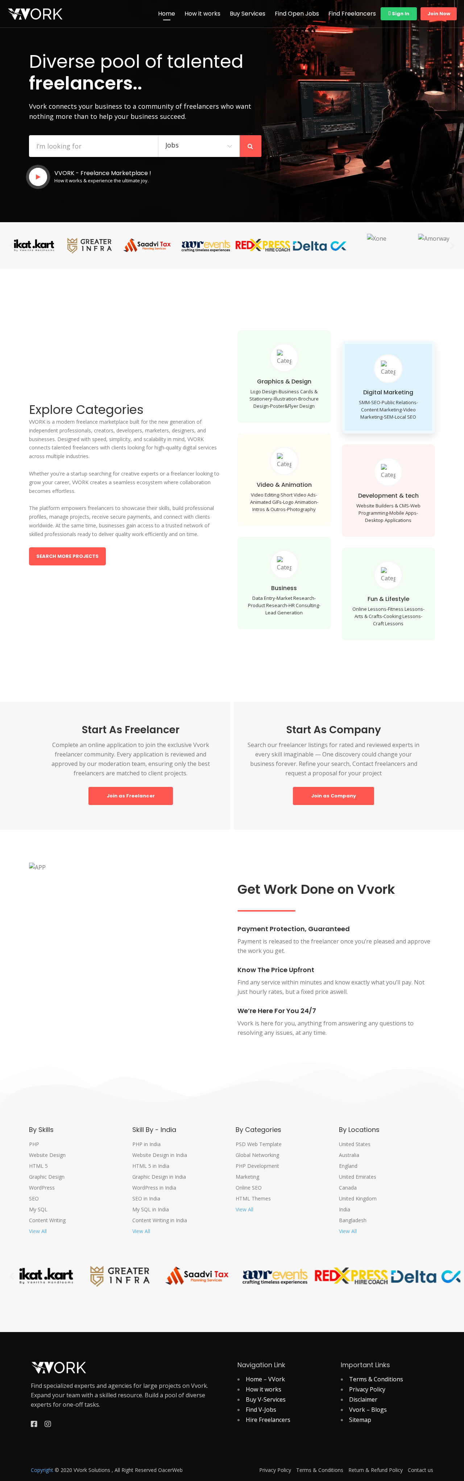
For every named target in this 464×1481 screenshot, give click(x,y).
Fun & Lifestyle (388, 599)
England (348, 1166)
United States (354, 1144)
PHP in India (146, 1144)
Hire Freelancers (268, 1420)
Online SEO (249, 1188)
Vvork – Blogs (368, 1410)
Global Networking (257, 1155)
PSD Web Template (259, 1144)
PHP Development (257, 1166)
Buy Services (247, 13)
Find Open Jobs (297, 13)
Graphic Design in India (159, 1177)
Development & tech (388, 495)
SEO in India (146, 1199)
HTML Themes (253, 1199)
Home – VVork (265, 1379)
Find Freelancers (352, 13)
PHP (34, 1144)
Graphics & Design (284, 381)
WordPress (42, 1188)
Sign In (400, 13)
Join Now (438, 13)
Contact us (420, 1470)
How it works (202, 13)
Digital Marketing (388, 392)
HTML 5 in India (150, 1166)
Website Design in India (159, 1155)
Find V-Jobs (261, 1410)
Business (284, 588)
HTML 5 (38, 1166)
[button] (11, 245)
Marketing (247, 1177)
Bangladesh (352, 1220)
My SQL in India (150, 1209)
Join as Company (333, 795)
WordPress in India (154, 1188)
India (344, 1209)
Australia (349, 1155)
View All (38, 1231)
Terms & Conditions (376, 1379)
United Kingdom (358, 1199)
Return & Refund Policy (375, 1470)
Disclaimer (363, 1399)
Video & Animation (284, 485)
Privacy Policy (367, 1389)
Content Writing (47, 1220)
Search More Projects (67, 556)
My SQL (38, 1209)
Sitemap (360, 1420)
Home (166, 13)
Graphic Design (47, 1177)
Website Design (47, 1155)
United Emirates (357, 1177)
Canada (348, 1188)
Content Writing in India (159, 1220)
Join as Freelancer (131, 795)
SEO (34, 1199)
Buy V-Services (266, 1399)
